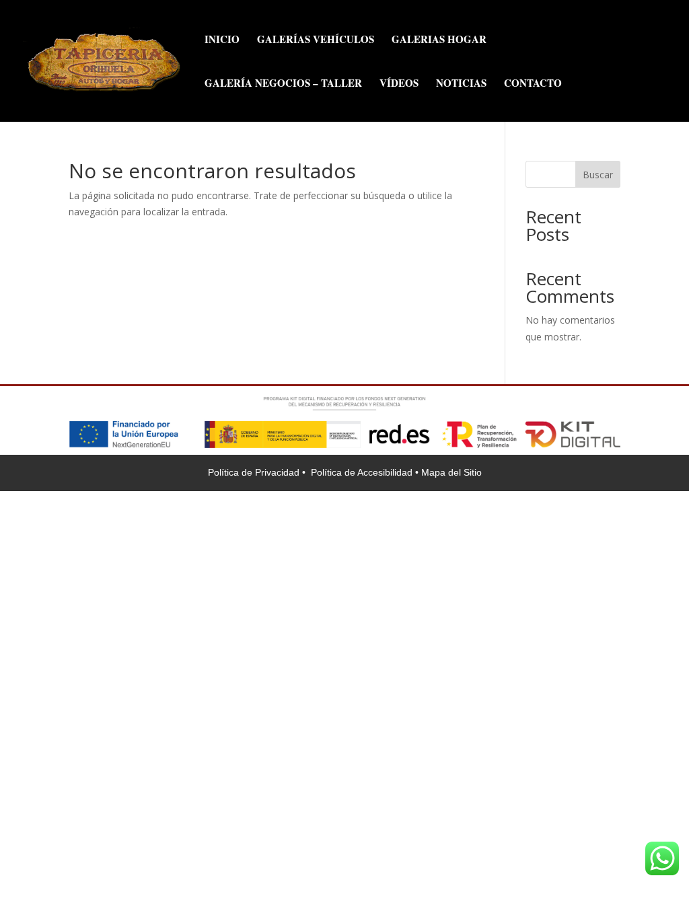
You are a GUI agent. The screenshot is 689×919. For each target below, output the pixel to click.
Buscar (598, 174)
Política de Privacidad (255, 472)
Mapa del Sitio (451, 472)
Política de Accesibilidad (363, 472)
